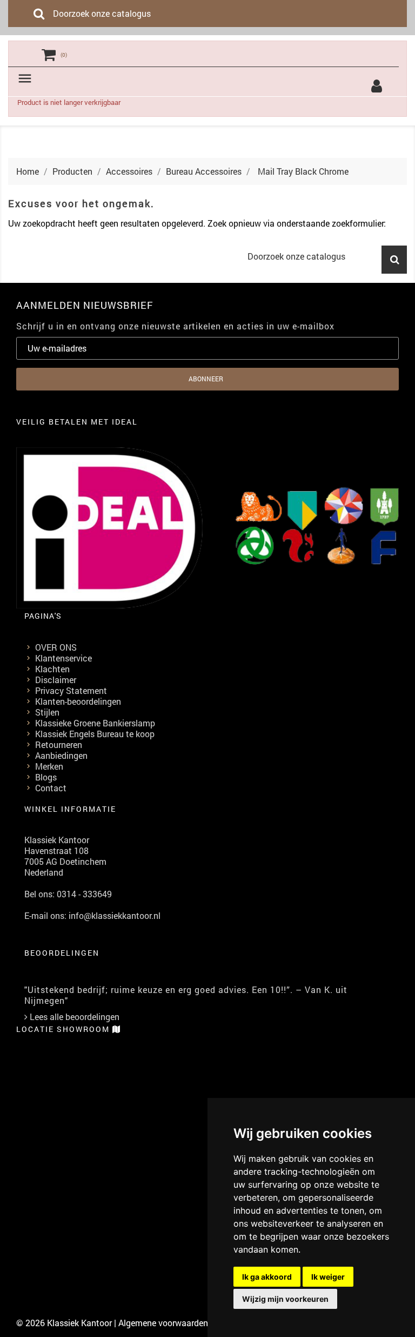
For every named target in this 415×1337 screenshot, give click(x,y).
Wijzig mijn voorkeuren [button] (285, 1298)
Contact (50, 787)
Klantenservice (63, 658)
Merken (49, 766)
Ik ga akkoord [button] (267, 1276)
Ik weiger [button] (328, 1276)
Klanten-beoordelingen (78, 701)
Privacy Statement (71, 690)
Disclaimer (55, 679)
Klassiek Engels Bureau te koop (95, 733)
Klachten (52, 668)
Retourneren (58, 744)
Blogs (46, 777)
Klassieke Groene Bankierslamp (95, 723)
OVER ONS (56, 647)
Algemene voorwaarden (163, 1322)
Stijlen (47, 712)
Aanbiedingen (61, 755)
